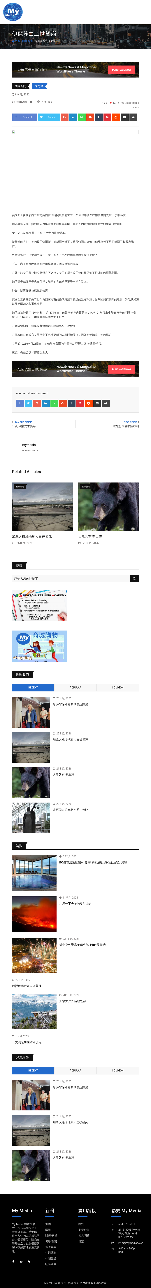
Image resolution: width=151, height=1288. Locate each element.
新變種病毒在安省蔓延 (26, 986)
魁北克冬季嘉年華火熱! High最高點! (82, 945)
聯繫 (81, 1241)
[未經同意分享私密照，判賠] (31, 818)
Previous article (23, 422)
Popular (75, 687)
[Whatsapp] (82, 117)
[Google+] (65, 117)
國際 (48, 1230)
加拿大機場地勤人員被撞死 (32, 536)
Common (118, 687)
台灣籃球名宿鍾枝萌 (126, 426)
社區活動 (50, 1264)
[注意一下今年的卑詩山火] (34, 914)
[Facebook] (20, 403)
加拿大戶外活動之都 (72, 1001)
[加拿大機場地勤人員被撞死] (31, 747)
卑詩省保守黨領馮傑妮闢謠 (70, 704)
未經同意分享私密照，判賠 (70, 810)
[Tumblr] (99, 117)
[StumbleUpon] (90, 117)
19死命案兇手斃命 (24, 426)
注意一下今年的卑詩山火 (75, 903)
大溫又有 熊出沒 (90, 536)
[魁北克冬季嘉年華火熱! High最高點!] (34, 955)
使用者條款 (86, 1283)
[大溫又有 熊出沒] (31, 782)
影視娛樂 (50, 1247)
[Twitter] (29, 403)
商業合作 (83, 1230)
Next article (130, 422)
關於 (81, 1224)
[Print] (133, 117)
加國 (48, 1224)
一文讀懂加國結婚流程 (26, 1042)
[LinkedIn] (73, 117)
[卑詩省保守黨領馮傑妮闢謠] (31, 712)
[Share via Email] (125, 117)
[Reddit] (116, 117)
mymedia (29, 445)
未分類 (39, 86)
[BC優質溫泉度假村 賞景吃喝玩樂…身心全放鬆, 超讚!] (34, 873)
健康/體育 (51, 1241)
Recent (33, 687)
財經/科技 (51, 1235)
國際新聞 (27, 41)
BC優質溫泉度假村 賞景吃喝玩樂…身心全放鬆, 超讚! (93, 862)
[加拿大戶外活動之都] (34, 1011)
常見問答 (83, 1235)
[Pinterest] (107, 117)
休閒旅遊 (50, 1258)
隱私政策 (101, 1283)
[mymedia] (31, 101)
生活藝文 (50, 1252)
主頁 (17, 41)
